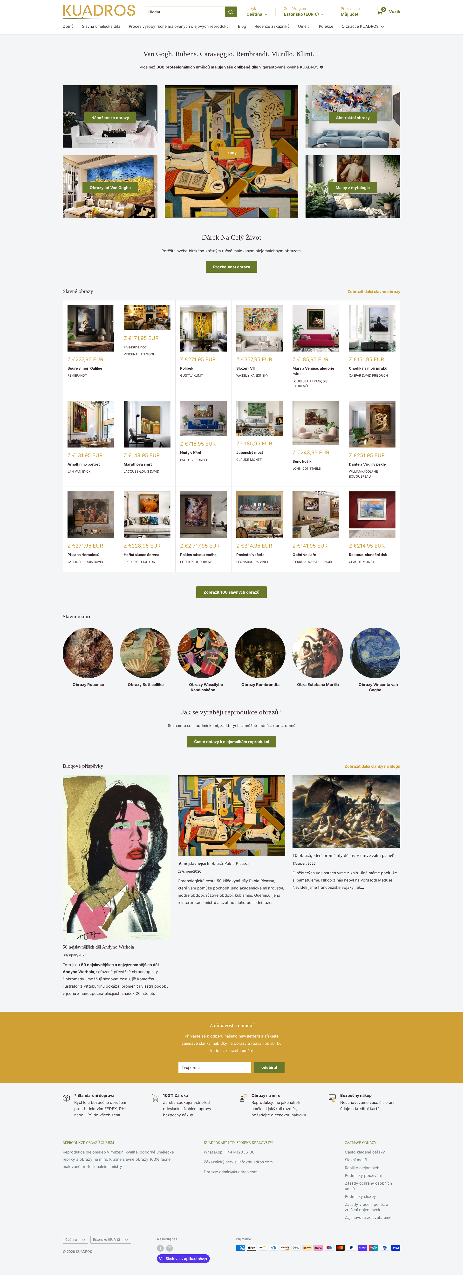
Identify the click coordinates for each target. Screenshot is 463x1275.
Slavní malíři (356, 1159)
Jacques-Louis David (141, 471)
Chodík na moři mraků (368, 368)
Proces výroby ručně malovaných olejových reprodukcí (179, 26)
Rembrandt (77, 375)
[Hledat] (231, 12)
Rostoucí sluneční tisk (368, 554)
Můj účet (350, 14)
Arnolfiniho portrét (84, 464)
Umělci (304, 26)
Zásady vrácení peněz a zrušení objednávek (366, 1207)
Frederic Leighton (139, 562)
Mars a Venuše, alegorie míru (313, 371)
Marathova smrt (138, 464)
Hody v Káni (190, 452)
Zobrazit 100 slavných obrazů (231, 592)
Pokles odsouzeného (198, 554)
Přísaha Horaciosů (83, 554)
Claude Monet (249, 459)
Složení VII (245, 368)
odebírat (269, 1067)
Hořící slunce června (141, 554)
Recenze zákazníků (272, 26)
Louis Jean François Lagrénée (310, 383)
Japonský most (249, 452)
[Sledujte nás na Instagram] (169, 1248)
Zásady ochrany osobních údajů (368, 1186)
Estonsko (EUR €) (106, 1239)
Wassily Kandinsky (252, 375)
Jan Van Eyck (79, 471)
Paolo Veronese (194, 460)
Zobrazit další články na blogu (373, 766)
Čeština (71, 1239)
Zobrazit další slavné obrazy (374, 291)
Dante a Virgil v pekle (367, 464)
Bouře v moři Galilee (85, 368)
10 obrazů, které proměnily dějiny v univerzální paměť (343, 855)
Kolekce (326, 26)
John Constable (307, 468)
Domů (68, 26)
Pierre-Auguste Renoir (312, 562)
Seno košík (302, 461)
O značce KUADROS (360, 26)
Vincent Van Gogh (140, 354)
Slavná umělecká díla (101, 26)
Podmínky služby (360, 1196)
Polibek (186, 368)
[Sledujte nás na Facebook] (160, 1248)
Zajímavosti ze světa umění (370, 1217)
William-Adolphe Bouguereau (363, 473)
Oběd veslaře (304, 554)
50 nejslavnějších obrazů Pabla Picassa (213, 863)
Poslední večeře (250, 554)
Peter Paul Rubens (196, 562)
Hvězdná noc (135, 347)
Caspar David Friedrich (368, 375)
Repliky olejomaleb (362, 1167)
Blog (242, 26)
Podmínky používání (363, 1175)
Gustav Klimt (191, 375)
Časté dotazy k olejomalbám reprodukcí (231, 741)
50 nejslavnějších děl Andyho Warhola (98, 946)
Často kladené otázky (365, 1152)
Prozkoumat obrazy (231, 266)
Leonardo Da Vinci (252, 562)
